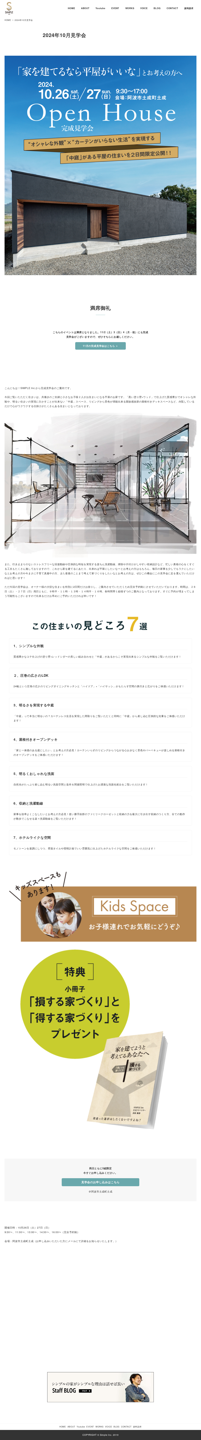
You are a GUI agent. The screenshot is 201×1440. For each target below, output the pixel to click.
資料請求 (137, 1426)
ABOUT (71, 1426)
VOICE (108, 1426)
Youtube (81, 1426)
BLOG (117, 1426)
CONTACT (126, 1426)
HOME (62, 1426)
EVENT (90, 1426)
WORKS (99, 1426)
